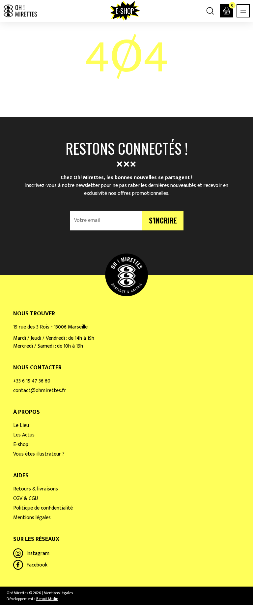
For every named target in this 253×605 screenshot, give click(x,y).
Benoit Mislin (47, 598)
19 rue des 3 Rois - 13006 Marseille (50, 327)
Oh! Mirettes (20, 10)
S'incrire (163, 220)
